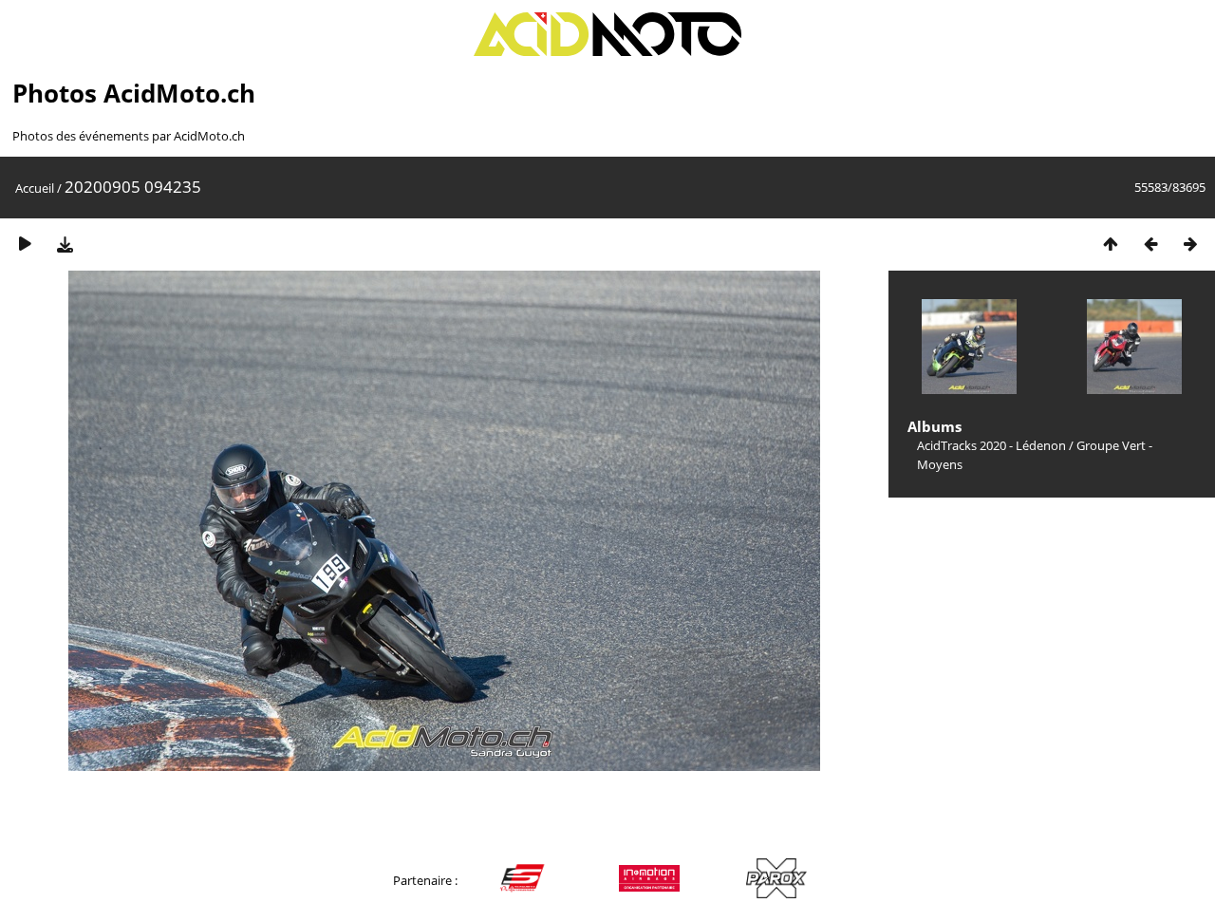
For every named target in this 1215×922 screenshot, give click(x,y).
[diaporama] (25, 243)
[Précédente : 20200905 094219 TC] (1150, 243)
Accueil (34, 188)
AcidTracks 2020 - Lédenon (991, 445)
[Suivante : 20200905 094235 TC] (1190, 243)
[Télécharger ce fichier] (64, 243)
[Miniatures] (1111, 243)
